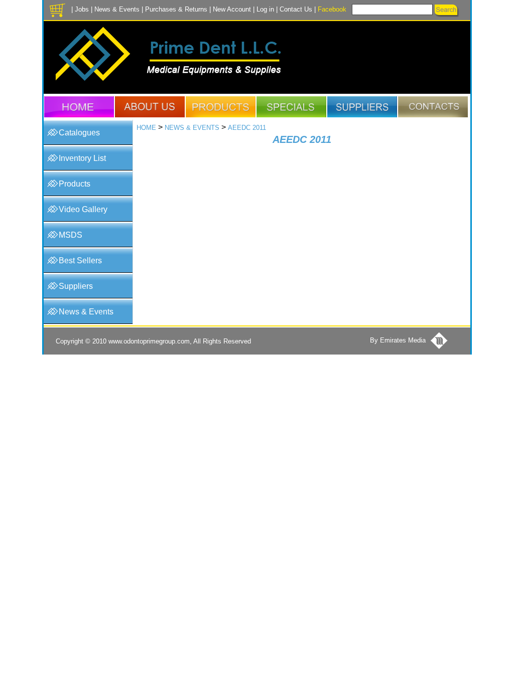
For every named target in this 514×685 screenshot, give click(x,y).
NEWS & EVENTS (192, 127)
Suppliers (76, 286)
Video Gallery (83, 209)
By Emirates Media (398, 340)
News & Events (117, 9)
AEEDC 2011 (247, 127)
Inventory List (82, 158)
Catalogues (79, 132)
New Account (232, 9)
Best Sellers (80, 260)
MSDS (70, 235)
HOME (146, 127)
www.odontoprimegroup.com (149, 341)
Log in (265, 9)
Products (74, 184)
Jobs (82, 9)
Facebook (332, 9)
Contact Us (296, 9)
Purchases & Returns (176, 9)
